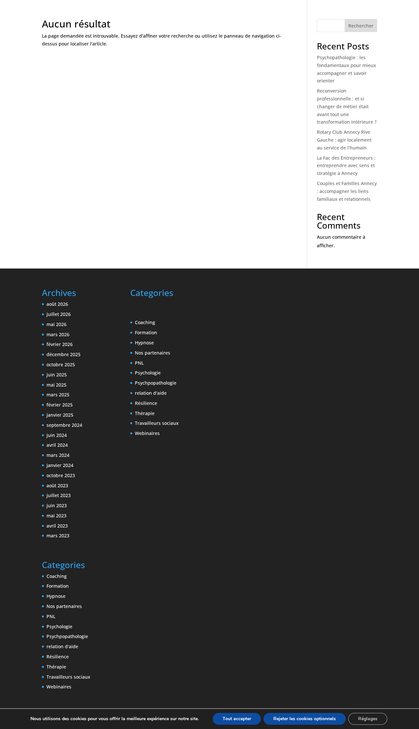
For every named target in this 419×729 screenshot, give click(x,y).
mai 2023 (56, 515)
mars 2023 (57, 535)
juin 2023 (56, 505)
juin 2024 (56, 435)
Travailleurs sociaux (68, 677)
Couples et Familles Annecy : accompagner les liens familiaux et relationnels (347, 191)
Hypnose (55, 596)
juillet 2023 (58, 495)
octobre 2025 (60, 364)
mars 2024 (57, 455)
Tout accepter (237, 719)
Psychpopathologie (67, 636)
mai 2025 (56, 385)
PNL (50, 616)
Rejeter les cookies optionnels (304, 719)
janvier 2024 (59, 465)
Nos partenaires (64, 606)
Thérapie (56, 667)
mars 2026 (57, 334)
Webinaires (58, 687)
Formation (57, 586)
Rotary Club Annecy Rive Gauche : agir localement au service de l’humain (344, 140)
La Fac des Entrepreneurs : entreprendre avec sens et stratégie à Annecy (346, 166)
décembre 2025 (63, 354)
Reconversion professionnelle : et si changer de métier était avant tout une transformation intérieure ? (346, 106)
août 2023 (57, 485)
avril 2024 (57, 445)
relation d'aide (62, 646)
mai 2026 (56, 324)
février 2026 (59, 344)
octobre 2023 (60, 475)
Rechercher (360, 26)
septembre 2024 (64, 425)
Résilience (57, 656)
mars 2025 (57, 394)
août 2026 (57, 304)
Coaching (56, 576)
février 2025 (59, 405)
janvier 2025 (59, 415)
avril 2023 (57, 526)
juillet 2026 (58, 314)
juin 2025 (56, 375)
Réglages (367, 719)
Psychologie (59, 626)
